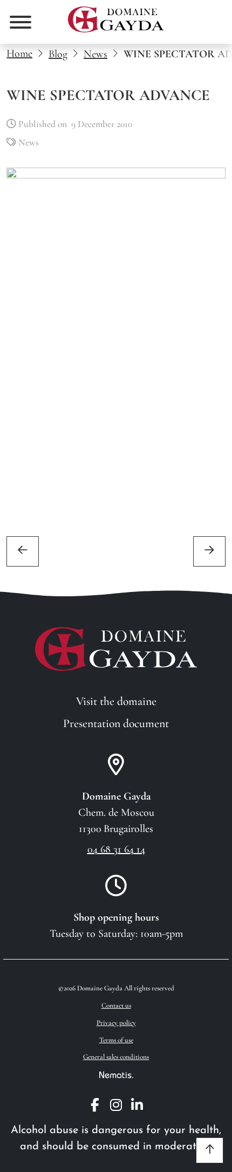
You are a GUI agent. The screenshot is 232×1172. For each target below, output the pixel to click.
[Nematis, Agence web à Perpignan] (116, 1074)
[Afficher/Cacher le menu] (20, 22)
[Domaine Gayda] (116, 19)
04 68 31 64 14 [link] (116, 849)
